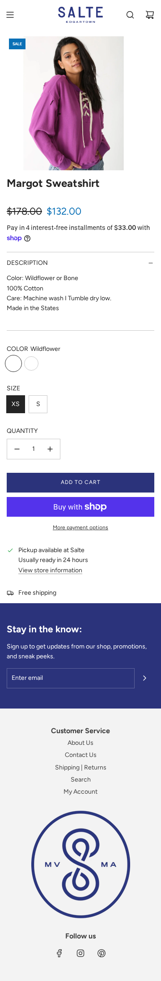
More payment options (80, 527)
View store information (50, 570)
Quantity (22, 431)
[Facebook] (59, 953)
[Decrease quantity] (17, 449)
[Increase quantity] (50, 449)
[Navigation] (10, 15)
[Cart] (150, 15)
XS (16, 404)
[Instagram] (80, 953)
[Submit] (144, 678)
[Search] (130, 15)
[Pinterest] (101, 953)
